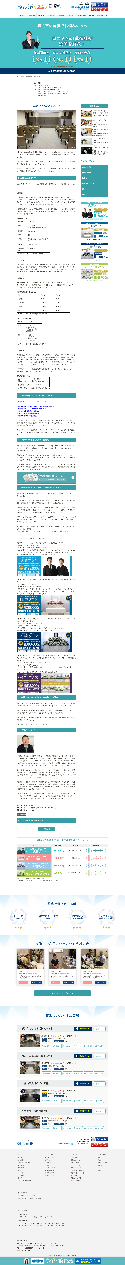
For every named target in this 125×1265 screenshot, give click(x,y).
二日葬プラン (52, 517)
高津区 (42, 1217)
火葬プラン (48, 1160)
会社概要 (20, 1160)
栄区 (37, 1225)
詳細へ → (99, 1029)
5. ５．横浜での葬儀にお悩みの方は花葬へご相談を (50, 93)
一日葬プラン (23, 982)
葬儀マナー (101, 1160)
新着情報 (20, 1178)
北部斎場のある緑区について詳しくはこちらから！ (33, 724)
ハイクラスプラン (64, 517)
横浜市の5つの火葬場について (27, 1196)
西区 (20, 1223)
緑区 (63, 1223)
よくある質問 (22, 1175)
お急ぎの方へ (22, 1157)
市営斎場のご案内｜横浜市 (27, 253)
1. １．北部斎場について (41, 85)
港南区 (53, 1225)
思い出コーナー (49, 507)
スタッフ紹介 (22, 1165)
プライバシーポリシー (24, 1180)
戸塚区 (37, 1223)
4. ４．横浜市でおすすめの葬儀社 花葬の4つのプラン (51, 91)
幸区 (26, 1217)
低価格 (33, 503)
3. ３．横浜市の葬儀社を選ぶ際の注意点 (46, 89)
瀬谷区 (32, 1225)
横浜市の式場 (23, 1220)
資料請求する (84, 1028)
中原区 (31, 1217)
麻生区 (53, 1217)
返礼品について (75, 1160)
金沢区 (42, 1225)
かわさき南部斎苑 (36, 982)
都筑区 (21, 1225)
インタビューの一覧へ (61, 993)
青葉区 (58, 1223)
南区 (63, 1225)
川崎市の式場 (23, 1214)
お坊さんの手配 (49, 1170)
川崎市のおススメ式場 (77, 1170)
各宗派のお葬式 (49, 1175)
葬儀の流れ (74, 1157)
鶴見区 (58, 1225)
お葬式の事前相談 (76, 1167)
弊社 (68, 500)
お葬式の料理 (75, 1162)
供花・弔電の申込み (76, 1180)
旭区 (53, 1223)
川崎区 (21, 1217)
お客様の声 (21, 1167)
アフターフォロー (76, 1165)
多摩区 (47, 1217)
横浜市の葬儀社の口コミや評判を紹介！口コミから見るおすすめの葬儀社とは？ (43, 531)
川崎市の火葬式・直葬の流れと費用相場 (29, 1198)
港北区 (26, 1225)
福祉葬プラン (49, 1157)
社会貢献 (20, 1173)
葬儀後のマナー (102, 1165)
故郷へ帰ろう (75, 1175)
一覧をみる (46, 829)
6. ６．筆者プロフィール (41, 95)
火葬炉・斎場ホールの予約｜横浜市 (30, 388)
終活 (99, 1167)
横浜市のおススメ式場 (77, 1173)
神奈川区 (47, 1223)
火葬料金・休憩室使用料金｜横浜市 (30, 313)
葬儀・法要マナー (103, 1162)
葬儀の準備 (101, 1157)
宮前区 (36, 1217)
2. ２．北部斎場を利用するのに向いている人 (48, 87)
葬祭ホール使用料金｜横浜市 (27, 344)
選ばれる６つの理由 (24, 1162)
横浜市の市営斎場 (21, 814)
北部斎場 (52, 184)
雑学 (99, 1170)
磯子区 (47, 1225)
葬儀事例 (20, 1170)
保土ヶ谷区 (30, 1223)
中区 (24, 1223)
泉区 (42, 1223)
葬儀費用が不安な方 (51, 1173)
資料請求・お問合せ (76, 1178)
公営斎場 (40, 197)
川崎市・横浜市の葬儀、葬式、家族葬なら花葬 (62, 1255)
